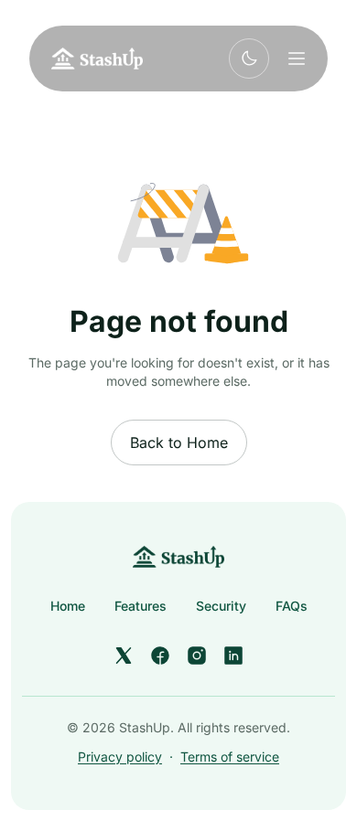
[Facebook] (160, 655)
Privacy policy (120, 756)
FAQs (292, 605)
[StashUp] (178, 557)
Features (140, 605)
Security (221, 605)
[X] (124, 655)
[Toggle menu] (296, 58)
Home (67, 605)
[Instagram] (197, 655)
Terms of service (229, 756)
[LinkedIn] (233, 655)
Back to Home (179, 442)
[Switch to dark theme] (249, 58)
